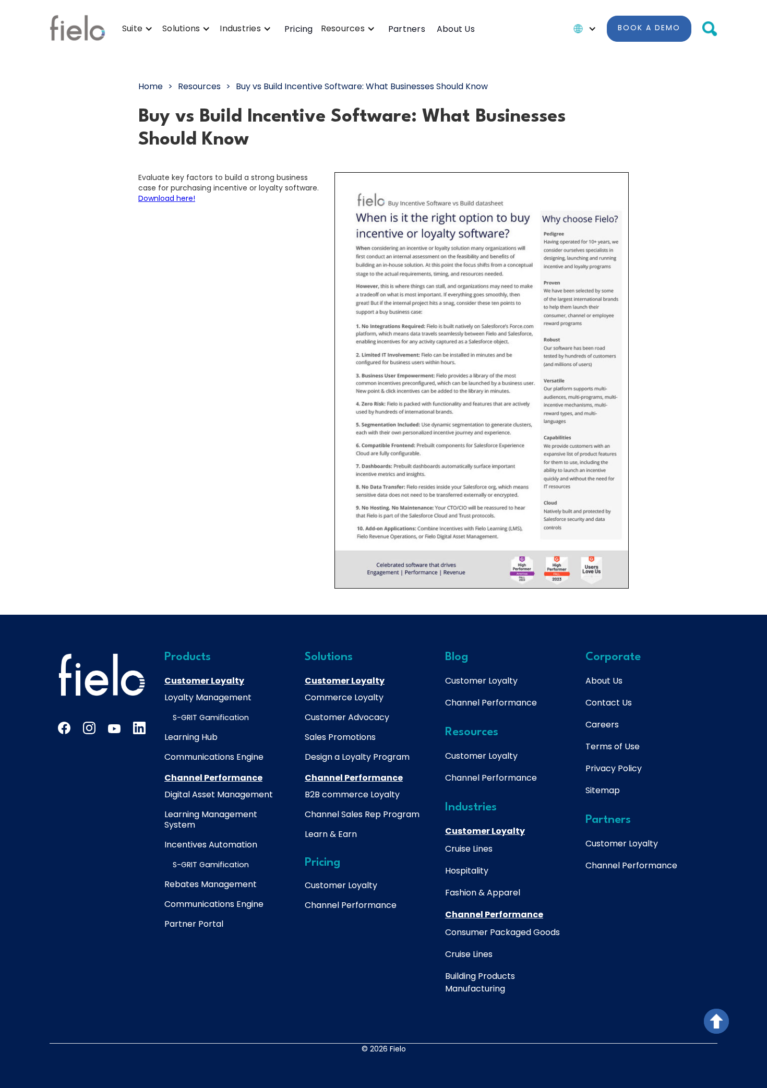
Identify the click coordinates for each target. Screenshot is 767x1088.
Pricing (298, 29)
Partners (406, 29)
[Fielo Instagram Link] (89, 728)
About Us (456, 29)
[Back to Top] (716, 1021)
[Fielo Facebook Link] (64, 728)
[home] (77, 28)
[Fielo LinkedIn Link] (139, 728)
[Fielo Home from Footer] (102, 675)
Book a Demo (649, 27)
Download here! (166, 198)
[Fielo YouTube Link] (114, 730)
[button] (140, 29)
